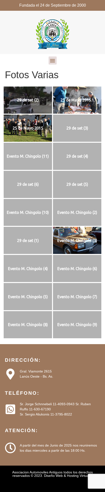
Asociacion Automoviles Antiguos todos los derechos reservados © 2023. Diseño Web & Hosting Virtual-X (52, 474)
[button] (53, 60)
